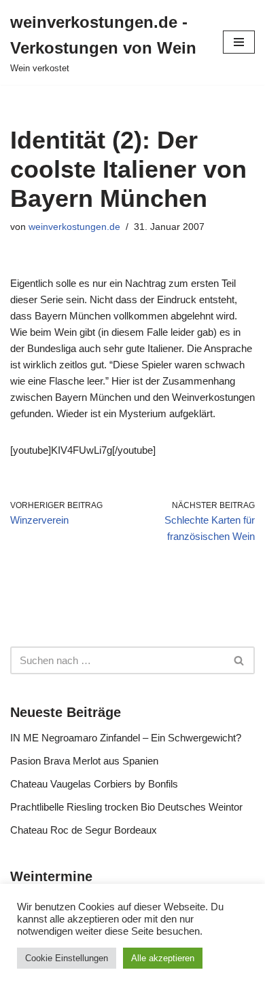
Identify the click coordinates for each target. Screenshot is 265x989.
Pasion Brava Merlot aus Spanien (84, 761)
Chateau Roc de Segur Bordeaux (83, 830)
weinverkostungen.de (74, 227)
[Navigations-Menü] (239, 42)
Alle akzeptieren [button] (162, 958)
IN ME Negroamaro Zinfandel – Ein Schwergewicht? (125, 737)
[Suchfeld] (239, 660)
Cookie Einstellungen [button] (66, 958)
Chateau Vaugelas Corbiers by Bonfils (94, 784)
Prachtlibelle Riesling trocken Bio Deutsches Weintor (126, 807)
